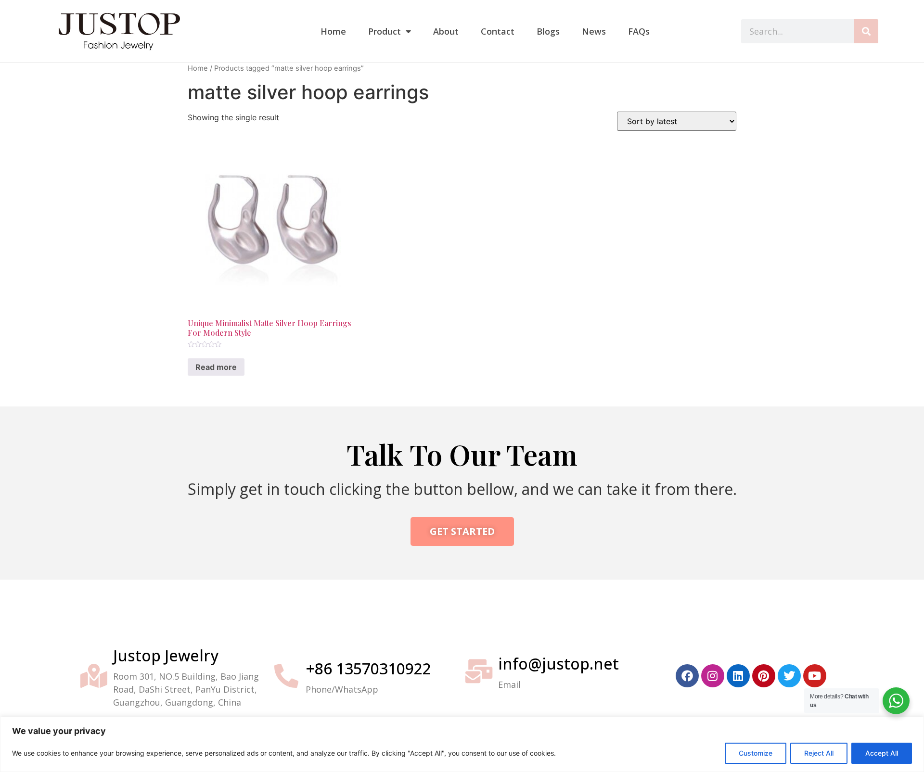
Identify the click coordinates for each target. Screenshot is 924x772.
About (446, 31)
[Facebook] (687, 675)
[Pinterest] (763, 675)
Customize (755, 753)
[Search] (866, 31)
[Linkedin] (738, 675)
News (594, 31)
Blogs (548, 31)
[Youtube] (814, 675)
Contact (497, 31)
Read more (216, 367)
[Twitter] (789, 675)
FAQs (639, 31)
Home (333, 31)
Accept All (881, 753)
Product (384, 31)
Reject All (819, 753)
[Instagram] (712, 675)
